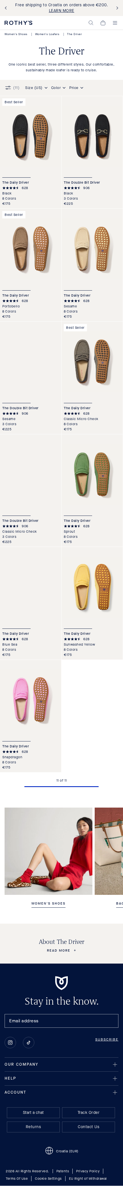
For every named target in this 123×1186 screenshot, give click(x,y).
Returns (33, 1127)
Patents (62, 1171)
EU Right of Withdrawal (88, 1179)
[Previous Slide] (6, 8)
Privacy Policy (88, 1171)
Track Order (89, 1113)
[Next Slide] (116, 8)
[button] (91, 23)
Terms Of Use (17, 1179)
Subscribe (106, 1039)
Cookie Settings (48, 1179)
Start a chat (33, 1113)
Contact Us (88, 1127)
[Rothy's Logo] (18, 23)
